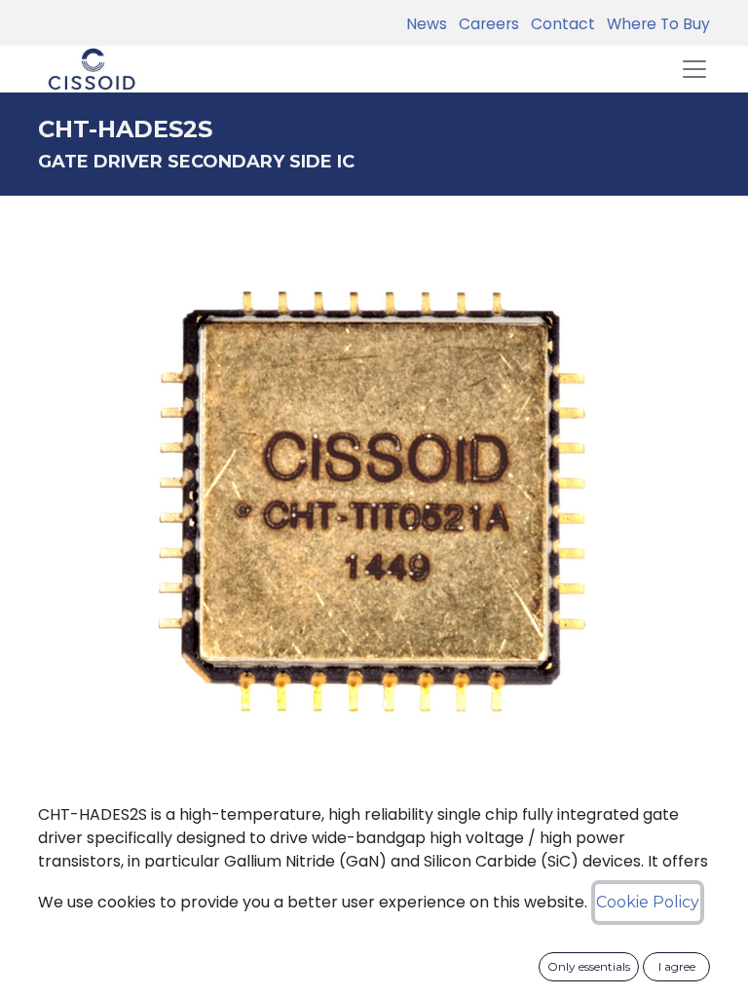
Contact (559, 24)
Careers (485, 24)
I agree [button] (676, 966)
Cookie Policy (647, 902)
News (426, 24)
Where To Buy (654, 24)
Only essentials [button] (588, 966)
